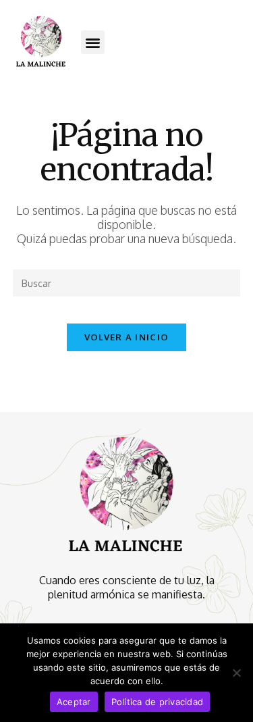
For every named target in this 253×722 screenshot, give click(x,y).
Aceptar (74, 701)
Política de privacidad (157, 701)
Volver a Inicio (126, 337)
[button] (93, 42)
